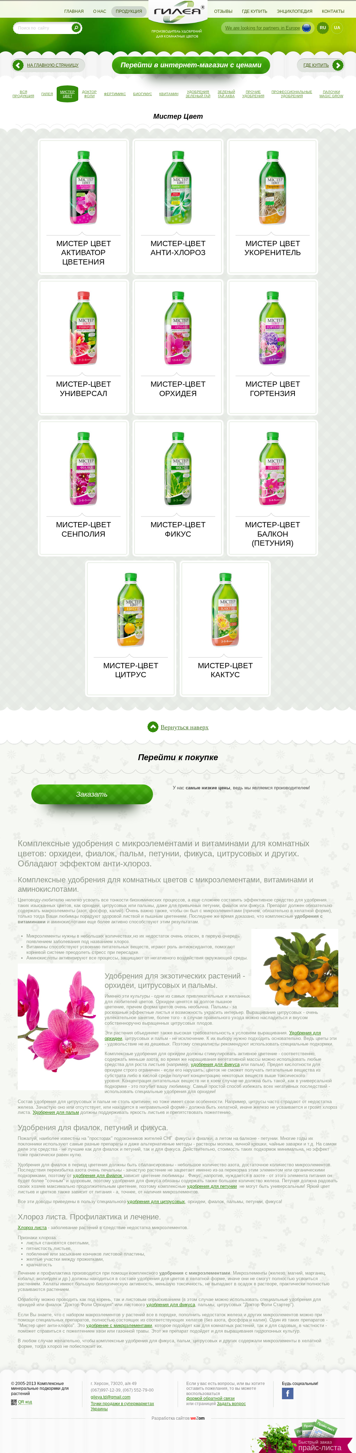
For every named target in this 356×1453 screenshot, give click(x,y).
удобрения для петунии (212, 1186)
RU (323, 27)
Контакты (333, 11)
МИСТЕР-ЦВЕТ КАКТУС (225, 670)
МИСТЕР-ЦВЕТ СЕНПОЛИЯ (83, 529)
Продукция (129, 11)
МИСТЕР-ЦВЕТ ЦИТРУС (130, 670)
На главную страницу (53, 65)
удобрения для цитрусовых (156, 1201)
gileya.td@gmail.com (110, 1397)
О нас (99, 11)
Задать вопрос (231, 1403)
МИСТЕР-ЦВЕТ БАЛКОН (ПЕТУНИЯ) (272, 533)
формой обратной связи (210, 1398)
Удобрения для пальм (56, 1112)
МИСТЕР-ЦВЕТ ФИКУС (178, 529)
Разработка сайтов (178, 1418)
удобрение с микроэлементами (119, 1325)
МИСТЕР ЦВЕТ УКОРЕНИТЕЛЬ (272, 248)
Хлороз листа (32, 1227)
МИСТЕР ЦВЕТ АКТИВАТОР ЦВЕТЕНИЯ (83, 252)
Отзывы (223, 11)
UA (337, 27)
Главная (74, 11)
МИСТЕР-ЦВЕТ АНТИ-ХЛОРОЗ (178, 248)
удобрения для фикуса (215, 1064)
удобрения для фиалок (98, 1175)
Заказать (92, 794)
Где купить (254, 11)
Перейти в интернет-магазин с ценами (191, 65)
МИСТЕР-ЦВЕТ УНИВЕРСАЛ (83, 388)
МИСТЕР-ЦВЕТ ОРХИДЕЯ (178, 388)
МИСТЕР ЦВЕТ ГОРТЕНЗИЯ (272, 388)
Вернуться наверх (185, 727)
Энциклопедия (295, 11)
